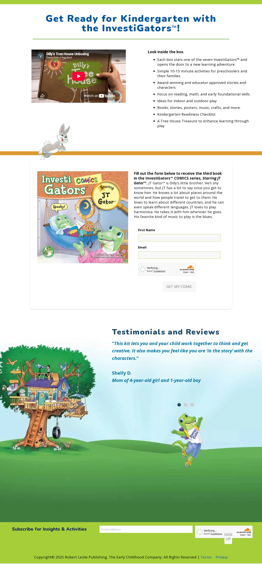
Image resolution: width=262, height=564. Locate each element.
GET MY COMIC (179, 286)
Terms (206, 557)
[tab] (179, 405)
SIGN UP (228, 536)
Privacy (222, 557)
